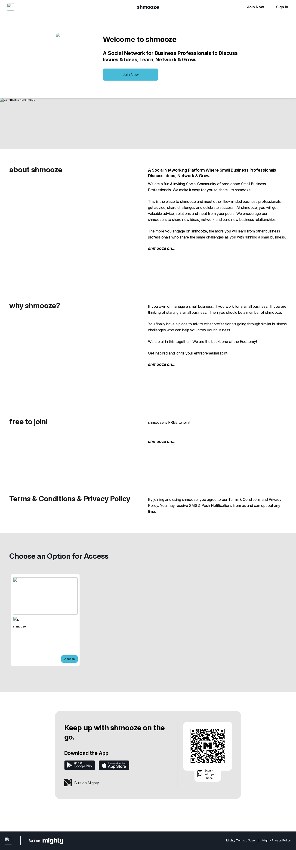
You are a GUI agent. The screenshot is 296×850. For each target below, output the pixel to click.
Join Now (255, 7)
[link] (45, 620)
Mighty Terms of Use (240, 840)
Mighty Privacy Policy (276, 840)
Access (69, 659)
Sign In (282, 7)
